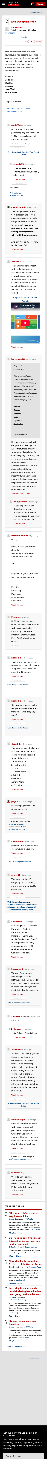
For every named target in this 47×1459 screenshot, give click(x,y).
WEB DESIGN (10, 33)
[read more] (35, 1229)
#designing (9, 108)
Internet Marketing (18, 1300)
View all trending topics (15, 1346)
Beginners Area (31, 1247)
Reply (11, 1256)
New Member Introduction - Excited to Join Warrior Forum (25, 1262)
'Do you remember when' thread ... (22, 1322)
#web (27, 108)
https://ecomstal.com (16, 829)
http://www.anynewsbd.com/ (19, 861)
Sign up (40, 4)
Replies (12, 1233)
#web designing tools (13, 111)
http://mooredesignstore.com (19, 1159)
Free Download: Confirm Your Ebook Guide (23, 153)
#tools (19, 108)
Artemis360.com (16, 195)
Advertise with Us (36, 13)
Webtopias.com (16, 193)
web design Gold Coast (17, 684)
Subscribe (23, 37)
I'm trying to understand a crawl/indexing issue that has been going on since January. (25, 1291)
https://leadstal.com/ (16, 824)
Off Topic (29, 1219)
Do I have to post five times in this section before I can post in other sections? (25, 1240)
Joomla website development (20, 909)
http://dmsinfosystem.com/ (18, 1002)
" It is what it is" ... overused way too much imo (24, 1214)
